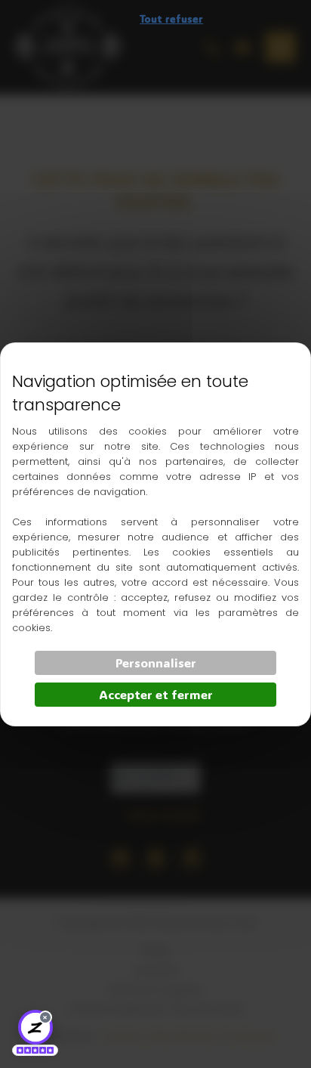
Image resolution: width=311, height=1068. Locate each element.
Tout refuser (171, 18)
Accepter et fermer (156, 694)
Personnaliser (155, 662)
